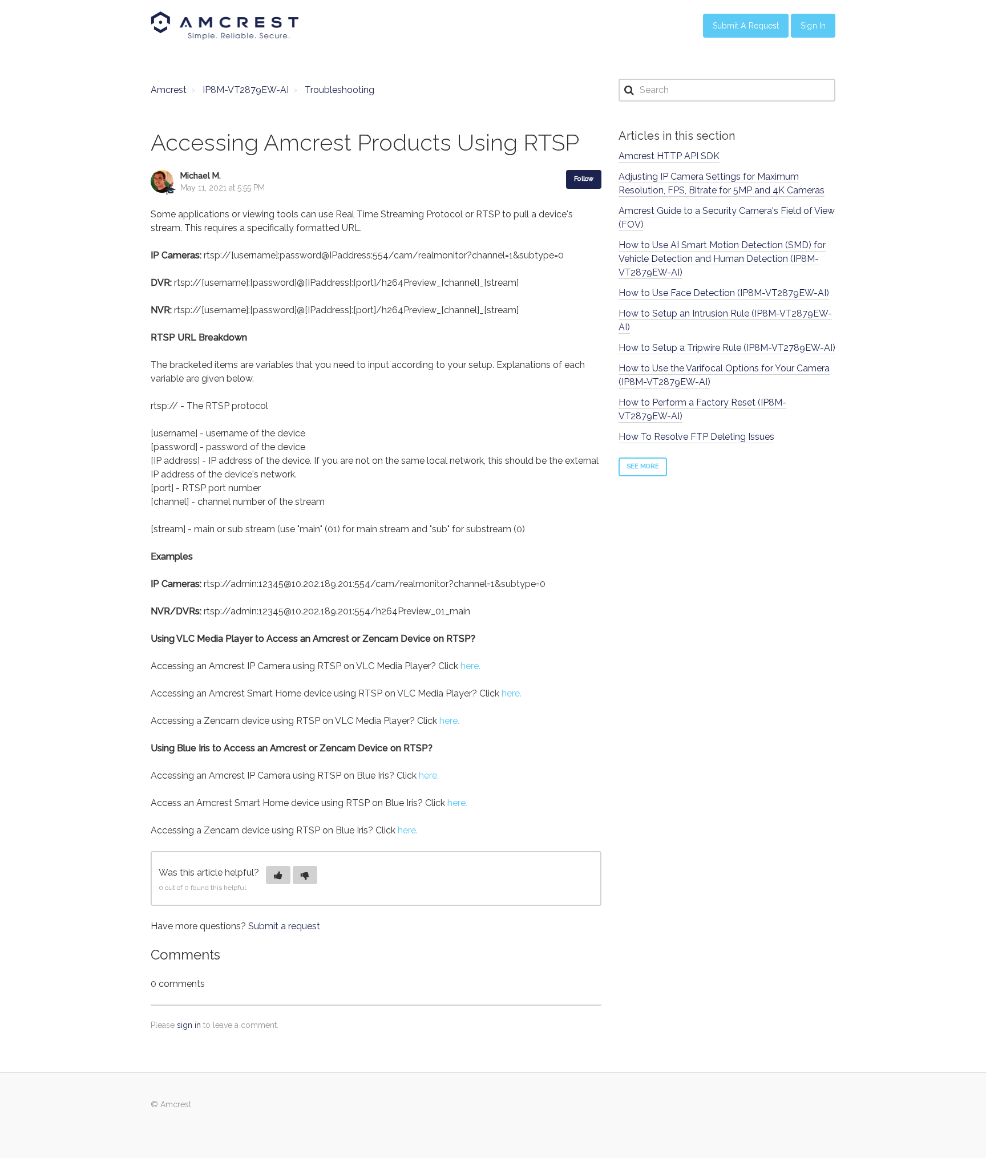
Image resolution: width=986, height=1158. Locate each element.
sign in (189, 1025)
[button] (278, 875)
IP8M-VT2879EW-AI (246, 89)
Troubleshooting (339, 89)
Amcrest (169, 89)
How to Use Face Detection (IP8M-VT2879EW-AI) (724, 293)
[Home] (225, 25)
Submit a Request (746, 25)
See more (643, 466)
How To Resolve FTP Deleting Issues (696, 436)
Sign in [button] (813, 25)
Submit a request (284, 926)
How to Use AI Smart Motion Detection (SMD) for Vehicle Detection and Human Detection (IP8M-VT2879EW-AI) (722, 259)
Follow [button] (583, 179)
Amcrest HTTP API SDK (669, 156)
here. (470, 666)
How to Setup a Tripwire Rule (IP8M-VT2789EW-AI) (727, 347)
